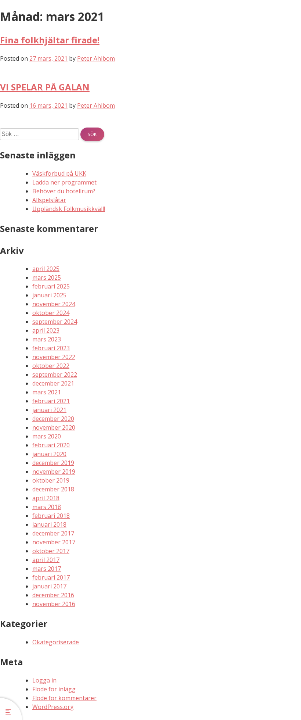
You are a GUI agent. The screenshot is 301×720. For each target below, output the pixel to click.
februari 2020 (51, 445)
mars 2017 (46, 569)
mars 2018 (46, 507)
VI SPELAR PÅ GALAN (45, 87)
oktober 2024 (50, 313)
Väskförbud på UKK (59, 173)
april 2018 (45, 498)
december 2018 (53, 489)
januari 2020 (49, 454)
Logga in (44, 680)
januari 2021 (49, 410)
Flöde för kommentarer (64, 698)
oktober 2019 (50, 480)
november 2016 (53, 604)
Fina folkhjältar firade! (49, 40)
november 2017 (53, 542)
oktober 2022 (50, 366)
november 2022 (53, 357)
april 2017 (45, 560)
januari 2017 (49, 586)
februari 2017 (51, 577)
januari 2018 (49, 524)
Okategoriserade (55, 642)
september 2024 (54, 322)
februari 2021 (51, 401)
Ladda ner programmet (64, 182)
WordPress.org (53, 707)
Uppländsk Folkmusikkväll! (68, 209)
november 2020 (53, 427)
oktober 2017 (50, 551)
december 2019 (53, 463)
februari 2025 (51, 286)
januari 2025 (49, 295)
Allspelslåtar (49, 200)
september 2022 (54, 374)
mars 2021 (46, 392)
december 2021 (53, 383)
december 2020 (53, 419)
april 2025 (45, 269)
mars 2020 (46, 436)
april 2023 (45, 330)
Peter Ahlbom (96, 58)
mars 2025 (46, 277)
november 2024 (53, 304)
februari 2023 (51, 348)
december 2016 (53, 595)
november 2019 (53, 472)
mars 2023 (46, 339)
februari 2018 (51, 516)
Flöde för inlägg (54, 689)
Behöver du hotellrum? (63, 191)
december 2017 (53, 533)
